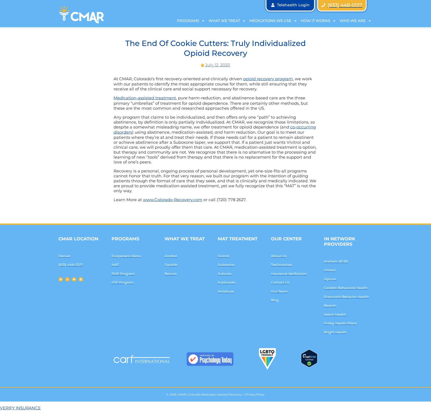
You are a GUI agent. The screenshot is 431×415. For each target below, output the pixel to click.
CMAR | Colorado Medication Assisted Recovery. (209, 394)
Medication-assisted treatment (145, 98)
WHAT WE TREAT (224, 21)
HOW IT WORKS (315, 21)
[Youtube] (74, 279)
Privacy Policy (255, 394)
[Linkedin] (81, 279)
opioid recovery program (268, 78)
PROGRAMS (188, 21)
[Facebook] (60, 279)
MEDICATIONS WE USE (270, 21)
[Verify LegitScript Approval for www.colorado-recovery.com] (309, 365)
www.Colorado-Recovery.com (172, 199)
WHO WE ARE (353, 21)
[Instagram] (67, 279)
